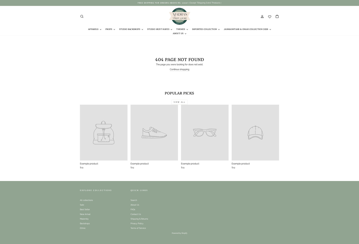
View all (180, 102)
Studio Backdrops (130, 29)
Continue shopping (179, 69)
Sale (82, 205)
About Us (178, 33)
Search (134, 200)
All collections (86, 200)
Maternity (84, 219)
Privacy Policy (137, 223)
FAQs (133, 209)
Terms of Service (138, 228)
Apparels (93, 29)
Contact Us (136, 214)
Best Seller (85, 209)
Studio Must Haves (158, 29)
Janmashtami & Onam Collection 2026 (246, 29)
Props (109, 29)
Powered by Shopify (179, 233)
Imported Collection (205, 29)
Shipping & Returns (139, 219)
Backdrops (85, 223)
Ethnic (83, 228)
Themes (181, 29)
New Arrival (85, 214)
